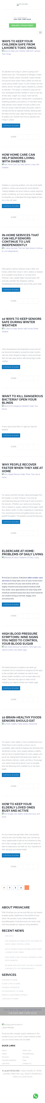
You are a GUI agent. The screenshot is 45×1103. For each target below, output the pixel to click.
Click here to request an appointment (22, 1009)
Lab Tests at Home (10, 999)
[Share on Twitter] (25, 136)
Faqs (24, 1060)
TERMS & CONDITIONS (22, 1077)
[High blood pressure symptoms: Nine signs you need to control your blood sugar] (22, 653)
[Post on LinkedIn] (30, 136)
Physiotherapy (28, 1054)
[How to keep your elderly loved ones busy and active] (22, 820)
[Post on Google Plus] (35, 136)
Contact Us (26, 1063)
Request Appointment (23, 25)
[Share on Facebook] (20, 136)
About (4, 1054)
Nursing (25, 1057)
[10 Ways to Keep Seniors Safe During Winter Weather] (22, 335)
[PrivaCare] (22, 5)
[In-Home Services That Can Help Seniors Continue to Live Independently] (22, 255)
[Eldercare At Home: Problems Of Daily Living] (20, 564)
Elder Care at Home (11, 984)
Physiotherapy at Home (13, 991)
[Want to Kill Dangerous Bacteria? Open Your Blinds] (22, 413)
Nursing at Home (10, 980)
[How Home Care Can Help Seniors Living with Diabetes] (22, 171)
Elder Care (26, 1050)
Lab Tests (5, 1063)
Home (4, 1050)
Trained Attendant (11, 987)
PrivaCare (14, 1071)
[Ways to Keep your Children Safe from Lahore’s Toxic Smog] (22, 57)
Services (9, 936)
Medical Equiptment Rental (15, 995)
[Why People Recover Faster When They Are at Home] (22, 481)
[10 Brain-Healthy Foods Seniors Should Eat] (19, 729)
